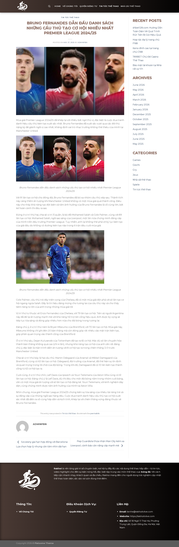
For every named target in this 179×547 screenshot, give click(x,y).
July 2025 (138, 134)
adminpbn (82, 42)
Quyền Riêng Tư (88, 6)
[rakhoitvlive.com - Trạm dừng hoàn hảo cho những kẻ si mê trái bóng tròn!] (30, 6)
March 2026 (139, 99)
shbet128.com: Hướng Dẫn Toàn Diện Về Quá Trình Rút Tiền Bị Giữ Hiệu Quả (147, 31)
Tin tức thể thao (109, 6)
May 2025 (138, 144)
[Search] (49, 6)
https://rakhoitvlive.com (142, 516)
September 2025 (142, 124)
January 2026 (140, 109)
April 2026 (138, 94)
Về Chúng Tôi (70, 6)
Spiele (136, 184)
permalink (94, 413)
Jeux (135, 175)
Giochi (136, 165)
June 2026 (139, 85)
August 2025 (140, 129)
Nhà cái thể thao (130, 6)
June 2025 (139, 139)
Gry (135, 170)
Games (136, 160)
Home (58, 6)
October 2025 (140, 119)
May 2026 (138, 90)
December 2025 (142, 114)
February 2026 (141, 104)
